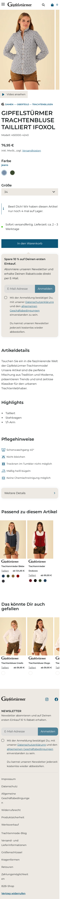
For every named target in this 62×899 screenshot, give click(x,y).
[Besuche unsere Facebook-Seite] (56, 700)
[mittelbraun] (13, 576)
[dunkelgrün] (12, 172)
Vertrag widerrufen (13, 893)
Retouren (7, 867)
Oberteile (23, 104)
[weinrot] (30, 581)
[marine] (3, 576)
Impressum (8, 779)
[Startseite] (20, 5)
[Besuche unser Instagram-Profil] (46, 700)
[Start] (2, 105)
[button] (29, 243)
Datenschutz (9, 786)
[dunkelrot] (18, 576)
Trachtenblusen (42, 104)
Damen (9, 104)
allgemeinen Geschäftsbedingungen (30, 749)
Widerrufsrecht (11, 810)
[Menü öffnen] (3, 4)
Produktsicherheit (12, 817)
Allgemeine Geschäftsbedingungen (15, 798)
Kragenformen (10, 859)
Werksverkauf (10, 824)
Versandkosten (31, 150)
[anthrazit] (3, 581)
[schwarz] (35, 581)
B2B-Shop (7, 886)
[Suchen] (43, 4)
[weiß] (3, 673)
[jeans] (4, 172)
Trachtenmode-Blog (14, 833)
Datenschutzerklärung (39, 302)
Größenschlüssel (11, 852)
